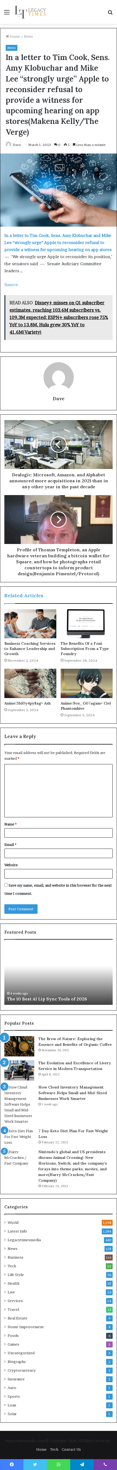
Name (10, 824)
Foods (13, 1335)
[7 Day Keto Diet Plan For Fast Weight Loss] (19, 1136)
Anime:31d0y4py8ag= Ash (27, 703)
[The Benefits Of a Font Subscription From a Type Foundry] (87, 624)
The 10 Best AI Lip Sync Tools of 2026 (47, 999)
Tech (12, 1266)
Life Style (16, 1274)
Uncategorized (21, 1353)
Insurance (16, 1379)
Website (11, 865)
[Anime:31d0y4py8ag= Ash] (30, 683)
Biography (17, 1361)
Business (15, 1257)
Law (11, 1292)
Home (14, 36)
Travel (13, 1309)
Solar (12, 1414)
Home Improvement (26, 1327)
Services (15, 1301)
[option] (58, 975)
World (13, 1222)
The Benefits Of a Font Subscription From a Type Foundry (85, 648)
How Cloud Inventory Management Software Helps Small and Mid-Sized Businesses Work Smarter (72, 1093)
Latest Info (17, 1231)
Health (13, 1283)
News (28, 36)
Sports (14, 1396)
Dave (17, 145)
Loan (12, 1405)
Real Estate (17, 1318)
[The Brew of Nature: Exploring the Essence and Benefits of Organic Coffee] (19, 1046)
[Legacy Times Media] (31, 12)
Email (10, 844)
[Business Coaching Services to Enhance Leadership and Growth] (30, 624)
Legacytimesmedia (24, 1240)
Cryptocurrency (22, 1370)
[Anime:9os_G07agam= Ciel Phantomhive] (87, 683)
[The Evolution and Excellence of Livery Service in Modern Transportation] (19, 1070)
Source (11, 284)
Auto (12, 1387)
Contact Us (71, 1449)
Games (13, 1344)
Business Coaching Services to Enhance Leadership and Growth (30, 648)
